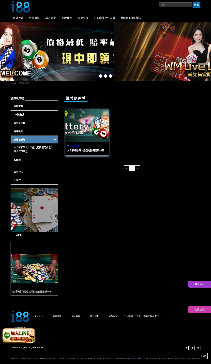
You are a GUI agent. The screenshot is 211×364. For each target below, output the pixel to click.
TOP (203, 355)
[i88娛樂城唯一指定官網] (20, 6)
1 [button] (100, 76)
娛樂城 (17, 160)
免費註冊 (18, 180)
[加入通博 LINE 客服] (18, 335)
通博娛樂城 (74, 146)
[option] (105, 51)
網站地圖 (21, 328)
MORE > (53, 235)
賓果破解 (83, 18)
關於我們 (66, 18)
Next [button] (56, 189)
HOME (13, 83)
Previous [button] (52, 189)
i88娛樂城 (19, 114)
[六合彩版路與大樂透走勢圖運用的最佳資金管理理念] (87, 125)
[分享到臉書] (192, 348)
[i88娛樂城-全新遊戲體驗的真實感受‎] (105, 51)
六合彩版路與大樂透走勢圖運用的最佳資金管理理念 (93, 150)
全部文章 (18, 106)
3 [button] (110, 76)
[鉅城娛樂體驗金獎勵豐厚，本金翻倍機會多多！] (34, 210)
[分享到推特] (186, 348)
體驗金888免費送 (131, 18)
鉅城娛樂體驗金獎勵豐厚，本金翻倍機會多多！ (29, 235)
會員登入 (18, 171)
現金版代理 (19, 123)
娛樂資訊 (34, 18)
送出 (196, 4)
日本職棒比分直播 (104, 18)
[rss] (198, 348)
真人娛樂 (50, 18)
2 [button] (105, 76)
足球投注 (18, 18)
